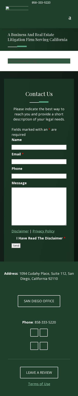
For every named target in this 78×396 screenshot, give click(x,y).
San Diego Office (39, 301)
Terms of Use (39, 384)
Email (18, 154)
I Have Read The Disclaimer (41, 238)
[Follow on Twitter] (44, 333)
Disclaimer (20, 231)
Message (19, 183)
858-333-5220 (41, 3)
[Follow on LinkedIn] (34, 333)
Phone (17, 168)
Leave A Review (39, 372)
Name (17, 139)
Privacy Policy (44, 231)
